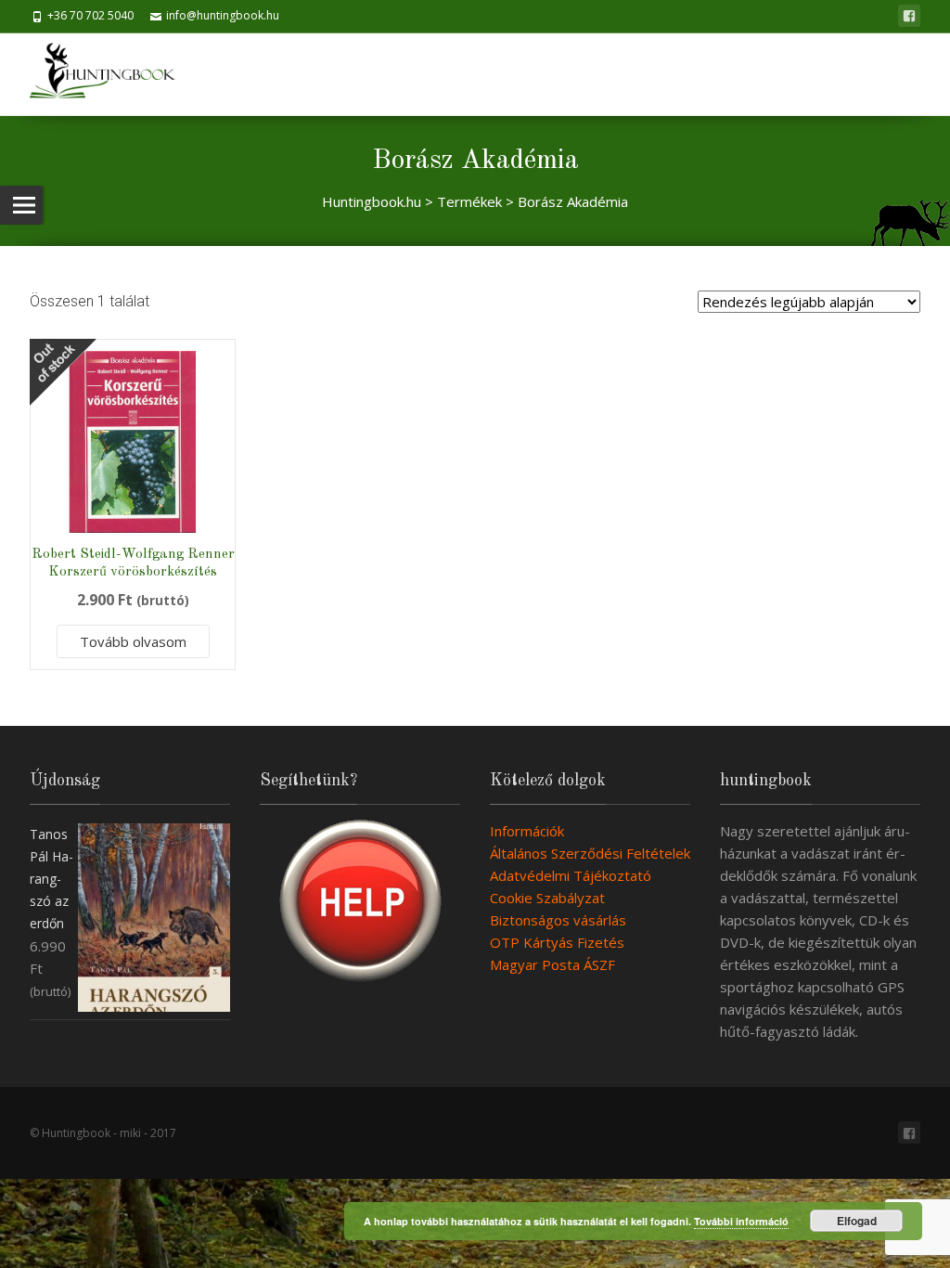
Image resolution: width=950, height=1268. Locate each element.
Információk (527, 831)
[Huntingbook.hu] (112, 74)
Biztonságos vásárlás (558, 920)
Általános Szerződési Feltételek (590, 853)
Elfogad (857, 1220)
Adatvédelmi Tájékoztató (570, 875)
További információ (741, 1221)
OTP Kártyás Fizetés (557, 942)
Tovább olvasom (133, 641)
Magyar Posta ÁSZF (552, 964)
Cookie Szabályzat (547, 897)
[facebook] (909, 16)
